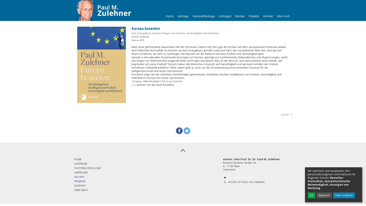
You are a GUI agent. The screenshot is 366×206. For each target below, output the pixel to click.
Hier (134, 84)
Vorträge (183, 16)
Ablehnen (324, 195)
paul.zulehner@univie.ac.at (242, 177)
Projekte (254, 16)
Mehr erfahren (344, 195)
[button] (179, 130)
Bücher (240, 16)
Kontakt (268, 16)
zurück (285, 114)
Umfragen (225, 16)
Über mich (283, 16)
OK (311, 195)
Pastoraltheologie (204, 16)
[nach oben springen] (183, 150)
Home (170, 16)
